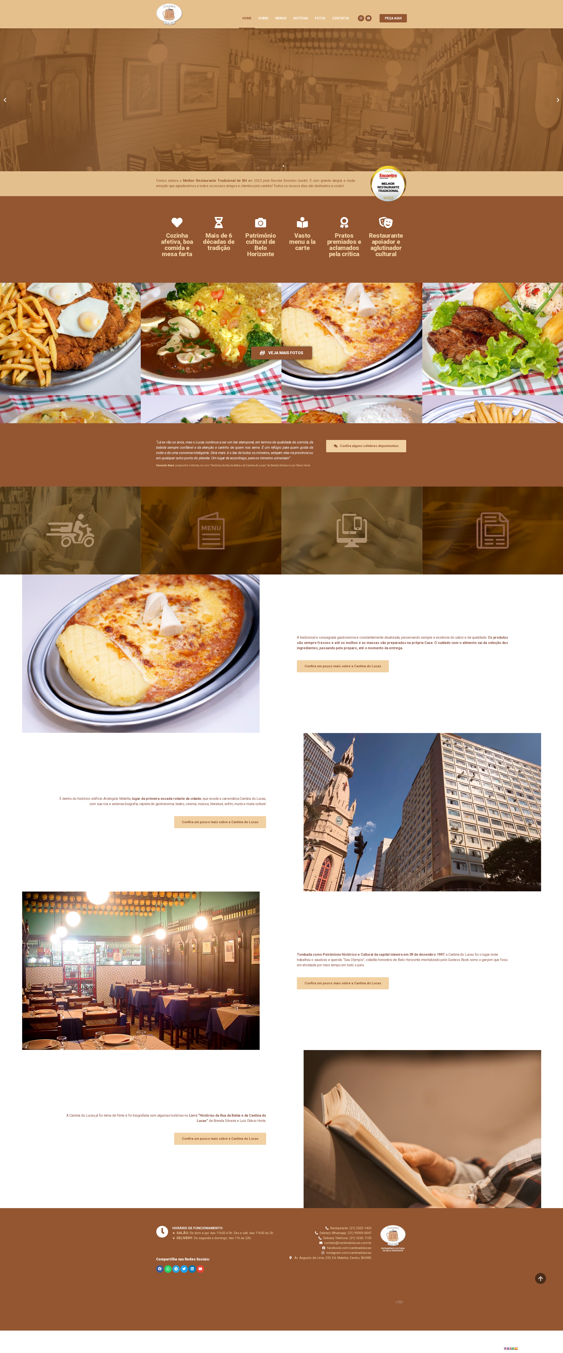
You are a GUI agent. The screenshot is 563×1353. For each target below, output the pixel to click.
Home (246, 18)
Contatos (340, 18)
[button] (393, 18)
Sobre (263, 18)
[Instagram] (361, 18)
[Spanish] (516, 1348)
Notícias (300, 18)
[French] (509, 1348)
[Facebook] (368, 18)
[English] (505, 1348)
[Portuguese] (512, 1348)
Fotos (320, 18)
